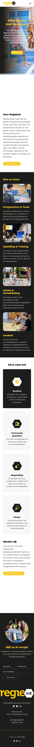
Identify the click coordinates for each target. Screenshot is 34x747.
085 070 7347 (18, 722)
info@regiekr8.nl (18, 720)
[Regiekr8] (9, 3)
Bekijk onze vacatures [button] (13, 573)
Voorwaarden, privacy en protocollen (17, 703)
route (25, 714)
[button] (30, 3)
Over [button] (17, 46)
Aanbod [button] (17, 52)
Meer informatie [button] (11, 163)
